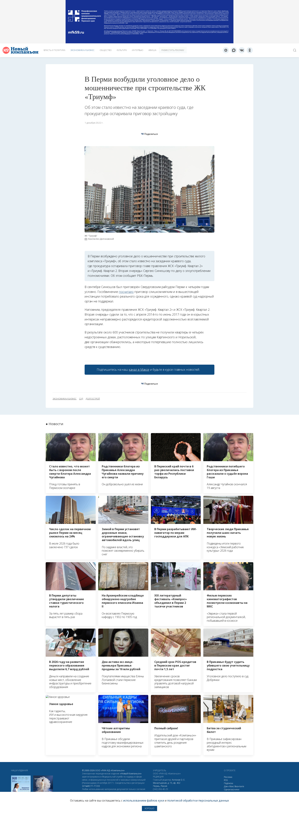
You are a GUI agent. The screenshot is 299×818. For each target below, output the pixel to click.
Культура (122, 50)
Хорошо (149, 808)
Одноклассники (231, 789)
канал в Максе (139, 369)
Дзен (226, 786)
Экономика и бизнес (82, 50)
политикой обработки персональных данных (198, 800)
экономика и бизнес (64, 398)
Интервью (137, 50)
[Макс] (234, 50)
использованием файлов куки (143, 800)
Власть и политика (54, 50)
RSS (226, 780)
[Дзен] (226, 50)
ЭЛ (91, 786)
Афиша (152, 50)
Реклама (228, 777)
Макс (231, 786)
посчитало (126, 292)
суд (81, 398)
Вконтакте (239, 786)
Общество (106, 50)
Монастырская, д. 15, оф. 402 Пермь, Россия (166, 784)
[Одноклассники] (250, 50)
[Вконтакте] (242, 50)
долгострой (93, 398)
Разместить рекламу (172, 50)
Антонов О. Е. (178, 779)
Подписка (228, 783)
